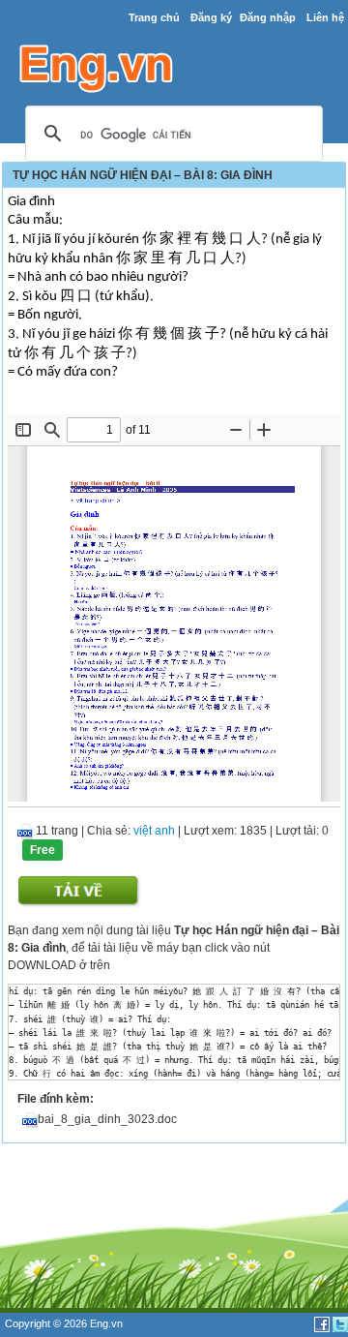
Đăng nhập (268, 17)
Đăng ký (211, 17)
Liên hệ (325, 17)
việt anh (154, 830)
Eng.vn (106, 1323)
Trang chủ (154, 17)
